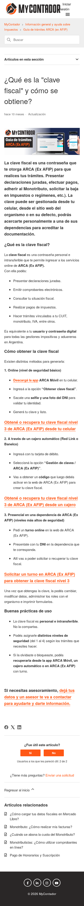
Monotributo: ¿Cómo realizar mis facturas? (41, 826)
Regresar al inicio (17, 790)
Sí (30, 753)
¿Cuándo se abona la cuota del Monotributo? (42, 834)
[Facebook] (6, 727)
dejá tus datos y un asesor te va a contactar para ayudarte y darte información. (39, 696)
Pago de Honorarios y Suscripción (35, 855)
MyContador (12, 24)
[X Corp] (13, 727)
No (54, 753)
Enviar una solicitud (59, 775)
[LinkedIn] (19, 727)
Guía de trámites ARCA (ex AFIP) (45, 29)
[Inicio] (32, 13)
